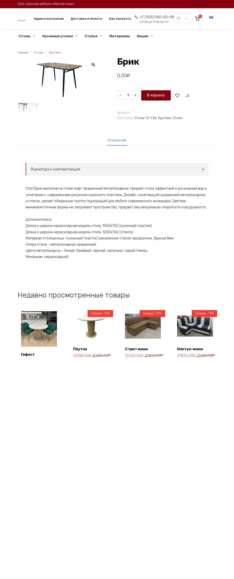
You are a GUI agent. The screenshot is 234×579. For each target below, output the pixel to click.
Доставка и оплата (86, 18)
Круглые (55, 52)
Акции (142, 36)
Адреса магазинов (49, 18)
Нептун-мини (190, 349)
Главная (23, 52)
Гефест (28, 354)
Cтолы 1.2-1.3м (146, 118)
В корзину (156, 95)
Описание (117, 140)
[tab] (117, 140)
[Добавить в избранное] (177, 95)
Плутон (80, 349)
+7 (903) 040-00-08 (157, 19)
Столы (24, 36)
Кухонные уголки (58, 36)
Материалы (119, 36)
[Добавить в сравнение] (187, 95)
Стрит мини (136, 349)
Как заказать (120, 18)
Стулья (91, 36)
